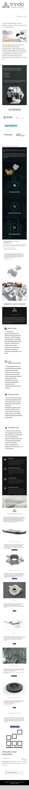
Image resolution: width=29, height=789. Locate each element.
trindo (3, 146)
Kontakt (17, 783)
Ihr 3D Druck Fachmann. (12, 146)
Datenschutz (12, 783)
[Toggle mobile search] (23, 9)
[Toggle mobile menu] (26, 9)
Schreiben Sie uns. (12, 772)
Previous (19, 16)
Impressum (22, 782)
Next (24, 16)
